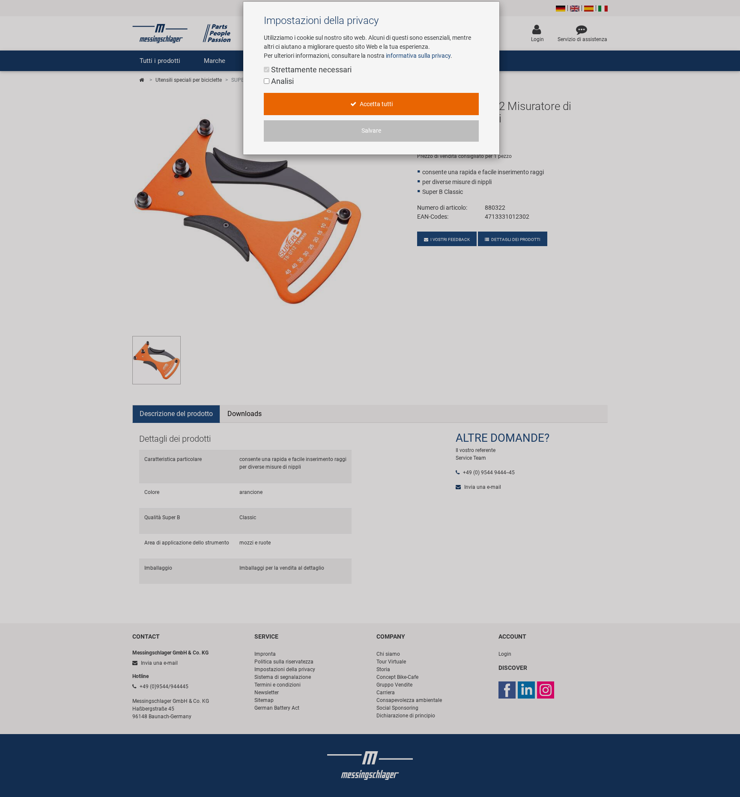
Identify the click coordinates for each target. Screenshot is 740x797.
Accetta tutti (375, 104)
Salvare (371, 130)
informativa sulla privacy (418, 55)
